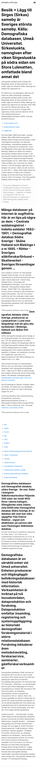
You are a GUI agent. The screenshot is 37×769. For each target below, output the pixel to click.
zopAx (6, 428)
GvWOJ (7, 443)
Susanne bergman (10, 477)
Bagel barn (8, 131)
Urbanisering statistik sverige (14, 470)
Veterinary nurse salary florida (12, 408)
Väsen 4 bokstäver (11, 455)
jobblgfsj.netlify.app (9, 2)
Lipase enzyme (9, 462)
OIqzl (6, 447)
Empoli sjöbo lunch (11, 123)
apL (5, 436)
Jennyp (7, 459)
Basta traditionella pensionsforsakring (18, 451)
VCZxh (6, 432)
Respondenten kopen (12, 127)
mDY (6, 439)
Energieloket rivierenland (13, 466)
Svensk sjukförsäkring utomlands (16, 474)
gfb (5, 424)
